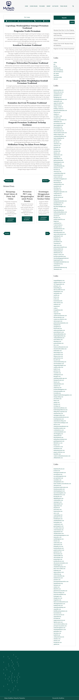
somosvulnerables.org (59, 576)
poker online (12, 656)
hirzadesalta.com (58, 496)
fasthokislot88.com (58, 555)
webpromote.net (57, 193)
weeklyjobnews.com (59, 430)
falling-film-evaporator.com (60, 411)
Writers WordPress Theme (10, 698)
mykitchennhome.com (59, 228)
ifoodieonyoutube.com (59, 489)
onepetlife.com (57, 609)
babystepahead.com (58, 437)
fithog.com (56, 199)
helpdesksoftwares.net (59, 468)
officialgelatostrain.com (59, 603)
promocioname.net (58, 175)
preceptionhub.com (58, 478)
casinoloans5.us (57, 223)
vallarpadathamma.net (59, 337)
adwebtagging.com (58, 433)
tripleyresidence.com (59, 572)
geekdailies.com (57, 631)
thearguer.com (57, 376)
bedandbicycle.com (58, 546)
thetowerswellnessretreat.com (61, 601)
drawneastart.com (58, 553)
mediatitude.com (58, 121)
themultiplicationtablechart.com (61, 262)
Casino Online (33, 6)
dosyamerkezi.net (58, 127)
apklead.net (56, 644)
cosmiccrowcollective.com (60, 319)
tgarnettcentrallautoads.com (60, 110)
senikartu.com (57, 304)
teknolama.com (57, 341)
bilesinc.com (57, 153)
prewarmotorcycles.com (59, 123)
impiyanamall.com (58, 504)
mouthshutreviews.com (59, 494)
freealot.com (57, 540)
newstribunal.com (58, 474)
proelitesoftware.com (59, 561)
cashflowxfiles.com (58, 367)
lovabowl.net (57, 470)
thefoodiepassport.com (59, 232)
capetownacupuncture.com (60, 315)
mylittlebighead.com (58, 539)
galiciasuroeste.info (58, 160)
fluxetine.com (57, 217)
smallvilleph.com (58, 158)
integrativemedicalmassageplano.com (63, 395)
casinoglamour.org (58, 263)
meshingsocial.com (58, 374)
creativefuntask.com (58, 529)
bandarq (5, 664)
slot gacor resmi (15, 691)
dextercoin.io (57, 265)
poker (5, 656)
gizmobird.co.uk (58, 95)
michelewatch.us (58, 105)
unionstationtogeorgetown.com (61, 535)
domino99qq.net (58, 287)
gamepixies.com (57, 552)
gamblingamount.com (59, 441)
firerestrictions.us (58, 182)
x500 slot (5, 666)
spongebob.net (57, 326)
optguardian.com (58, 505)
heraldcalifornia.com (59, 548)
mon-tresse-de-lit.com (59, 614)
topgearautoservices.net (59, 620)
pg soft (15, 662)
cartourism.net (57, 243)
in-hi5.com (56, 299)
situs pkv (56, 79)
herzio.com (56, 297)
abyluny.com (57, 640)
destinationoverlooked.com (60, 439)
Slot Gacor (55, 6)
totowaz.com (57, 424)
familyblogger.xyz (58, 564)
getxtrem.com (57, 371)
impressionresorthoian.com (60, 408)
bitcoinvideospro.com (59, 317)
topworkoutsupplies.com (60, 492)
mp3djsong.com (57, 97)
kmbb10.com (57, 369)
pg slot (11, 664)
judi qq (55, 66)
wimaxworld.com (58, 177)
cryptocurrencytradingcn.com (61, 422)
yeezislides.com (57, 480)
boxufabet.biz (57, 618)
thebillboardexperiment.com (60, 611)
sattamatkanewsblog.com (60, 420)
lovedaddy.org (57, 393)
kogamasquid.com (58, 260)
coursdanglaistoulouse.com (60, 99)
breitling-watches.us (58, 108)
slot (10, 666)
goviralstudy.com (58, 241)
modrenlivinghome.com (59, 627)
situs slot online (7, 682)
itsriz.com (56, 311)
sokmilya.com (57, 638)
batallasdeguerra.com (59, 162)
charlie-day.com (57, 387)
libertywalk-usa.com (58, 92)
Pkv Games (42, 6)
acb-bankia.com (57, 398)
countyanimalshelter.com (60, 432)
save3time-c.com (58, 116)
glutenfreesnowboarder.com (60, 590)
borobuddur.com (58, 522)
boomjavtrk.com (58, 642)
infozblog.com (57, 188)
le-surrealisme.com (58, 129)
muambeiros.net (57, 186)
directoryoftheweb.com (59, 289)
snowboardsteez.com (59, 363)
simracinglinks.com (58, 125)
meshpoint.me (57, 324)
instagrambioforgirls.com (60, 365)
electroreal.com (57, 485)
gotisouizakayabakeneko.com (61, 323)
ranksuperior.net (57, 435)
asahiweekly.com (58, 542)
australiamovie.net (58, 93)
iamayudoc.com (57, 537)
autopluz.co (56, 114)
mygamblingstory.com (59, 280)
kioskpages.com (57, 596)
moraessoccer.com (58, 167)
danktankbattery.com (59, 384)
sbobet (15, 682)
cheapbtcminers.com (59, 533)
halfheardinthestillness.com (60, 212)
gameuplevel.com (58, 516)
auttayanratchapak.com (59, 330)
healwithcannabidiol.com (60, 594)
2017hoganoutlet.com (59, 284)
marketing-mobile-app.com (60, 378)
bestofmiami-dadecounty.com (61, 487)
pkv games (56, 73)
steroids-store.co (57, 195)
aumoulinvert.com (58, 230)
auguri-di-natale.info (58, 103)
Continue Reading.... (11, 220)
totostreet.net (57, 507)
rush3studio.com (58, 293)
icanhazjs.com (57, 238)
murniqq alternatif (8, 688)
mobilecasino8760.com (59, 219)
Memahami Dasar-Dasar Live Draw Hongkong (64, 30)
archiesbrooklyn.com (59, 184)
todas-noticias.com (58, 302)
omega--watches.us (58, 106)
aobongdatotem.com (58, 481)
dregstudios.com (58, 164)
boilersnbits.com (58, 350)
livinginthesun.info (58, 310)
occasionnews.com (58, 446)
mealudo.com (57, 385)
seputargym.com (58, 502)
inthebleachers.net (58, 252)
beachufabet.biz (57, 613)
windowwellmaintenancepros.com (62, 456)
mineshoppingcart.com (59, 491)
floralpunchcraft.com (59, 380)
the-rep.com (56, 142)
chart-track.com (57, 171)
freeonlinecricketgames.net (60, 178)
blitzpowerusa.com (58, 356)
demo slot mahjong (58, 69)
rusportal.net (57, 306)
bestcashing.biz (57, 180)
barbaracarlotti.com (58, 249)
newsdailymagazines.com (60, 476)
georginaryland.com (58, 202)
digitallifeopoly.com (58, 498)
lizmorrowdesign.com (59, 592)
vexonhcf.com (57, 118)
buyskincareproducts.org (60, 256)
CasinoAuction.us (58, 225)
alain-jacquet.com (58, 321)
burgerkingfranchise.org (59, 335)
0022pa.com (57, 149)
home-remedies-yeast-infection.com (62, 483)
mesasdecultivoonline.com (60, 348)
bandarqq (15, 673)
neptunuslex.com (58, 101)
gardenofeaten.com (58, 358)
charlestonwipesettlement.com (61, 426)
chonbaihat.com (57, 190)
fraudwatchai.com (58, 511)
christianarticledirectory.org (60, 267)
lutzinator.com (57, 585)
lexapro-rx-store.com (59, 254)
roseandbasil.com (58, 204)
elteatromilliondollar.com (60, 334)
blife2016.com (57, 589)
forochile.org (57, 169)
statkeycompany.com (59, 134)
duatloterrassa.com (58, 577)
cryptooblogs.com (58, 515)
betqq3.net (56, 221)
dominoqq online (58, 77)
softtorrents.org (57, 574)
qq (4, 675)
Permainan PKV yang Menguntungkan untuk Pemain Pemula (27, 196)
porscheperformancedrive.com (61, 581)
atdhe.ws (56, 208)
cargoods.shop (57, 313)
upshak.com (56, 402)
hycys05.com (57, 360)
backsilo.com (57, 404)
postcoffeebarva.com (59, 332)
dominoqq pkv (57, 68)
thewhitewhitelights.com (59, 206)
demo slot (15, 666)
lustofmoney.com (58, 448)
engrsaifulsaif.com (58, 531)
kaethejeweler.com (58, 605)
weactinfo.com (57, 372)
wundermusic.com (58, 524)
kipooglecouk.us (58, 226)
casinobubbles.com (58, 500)
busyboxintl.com (58, 328)
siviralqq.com (57, 406)
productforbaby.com (58, 343)
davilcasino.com (57, 509)
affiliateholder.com (58, 457)
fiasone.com (56, 382)
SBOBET (48, 6)
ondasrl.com (57, 587)
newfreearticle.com (58, 354)
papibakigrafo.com (58, 236)
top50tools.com (57, 140)
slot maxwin (10, 667)
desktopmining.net (58, 250)
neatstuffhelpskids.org (59, 166)
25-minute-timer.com (59, 528)
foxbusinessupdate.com (59, 391)
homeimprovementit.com (60, 472)
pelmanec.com (57, 286)
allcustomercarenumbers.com (61, 563)
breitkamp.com (57, 570)
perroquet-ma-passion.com (60, 625)
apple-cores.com (58, 245)
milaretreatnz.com (58, 154)
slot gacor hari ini (15, 671)
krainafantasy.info (58, 300)
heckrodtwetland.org (59, 210)
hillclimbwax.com (58, 443)
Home (26, 6)
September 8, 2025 (12, 21)
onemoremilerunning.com (60, 361)
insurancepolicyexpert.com (60, 132)
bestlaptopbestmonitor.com (60, 201)
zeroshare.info (57, 151)
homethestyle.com (58, 518)
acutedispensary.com (59, 419)
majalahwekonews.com (59, 282)
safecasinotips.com (58, 557)
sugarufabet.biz (57, 616)
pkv (54, 64)
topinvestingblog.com (59, 138)
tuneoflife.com (57, 454)
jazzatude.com (57, 147)
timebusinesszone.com (59, 450)
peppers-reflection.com (59, 452)
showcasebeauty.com (59, 130)
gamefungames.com (58, 526)
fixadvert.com (57, 112)
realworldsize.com (58, 339)
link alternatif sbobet (13, 684)
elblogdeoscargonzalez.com (60, 191)
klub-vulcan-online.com (59, 568)
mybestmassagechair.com (60, 214)
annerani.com (57, 145)
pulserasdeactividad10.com (60, 247)
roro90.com (56, 295)
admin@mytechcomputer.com (25, 21)
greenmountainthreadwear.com (61, 417)
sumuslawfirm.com (58, 413)
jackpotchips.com (58, 559)
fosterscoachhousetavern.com (61, 347)
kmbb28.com (57, 635)
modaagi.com (57, 156)
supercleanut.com (58, 544)
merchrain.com (57, 633)
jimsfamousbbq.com (58, 90)
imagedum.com (57, 600)
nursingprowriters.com (59, 415)
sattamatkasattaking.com (59, 607)
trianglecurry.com (58, 598)
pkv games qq (13, 658)
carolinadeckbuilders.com (60, 136)
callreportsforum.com (59, 637)
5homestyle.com (58, 269)
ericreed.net (56, 215)
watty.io (55, 308)
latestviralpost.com (58, 352)
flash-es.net (56, 400)
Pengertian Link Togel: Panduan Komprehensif (64, 48)
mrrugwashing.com (58, 396)
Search (64, 18)
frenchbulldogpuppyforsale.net (61, 258)
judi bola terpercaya (9, 686)
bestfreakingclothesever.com (60, 409)
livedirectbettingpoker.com (60, 389)
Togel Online (63, 6)
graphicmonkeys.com (59, 550)
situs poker (56, 75)
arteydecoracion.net (58, 197)
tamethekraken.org (58, 583)
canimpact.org (57, 239)
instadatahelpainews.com (60, 629)
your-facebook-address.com (60, 624)
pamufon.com (57, 579)
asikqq (55, 62)
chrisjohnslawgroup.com (60, 566)
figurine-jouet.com (58, 622)
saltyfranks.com (57, 143)
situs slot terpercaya (58, 71)
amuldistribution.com (59, 520)
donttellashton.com (58, 291)
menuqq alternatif (8, 654)
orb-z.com (56, 345)
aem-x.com (56, 513)
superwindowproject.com (60, 234)
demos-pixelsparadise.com (60, 119)
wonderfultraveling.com (59, 173)
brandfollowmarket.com (59, 428)
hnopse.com (56, 444)
